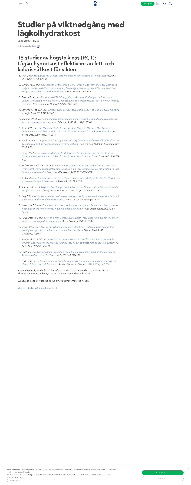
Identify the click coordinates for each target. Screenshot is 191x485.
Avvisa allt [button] (162, 478)
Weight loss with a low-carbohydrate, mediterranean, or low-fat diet (70, 75)
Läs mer (22, 477)
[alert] (95, 475)
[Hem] (95, 3)
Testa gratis (147, 4)
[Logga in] (170, 3)
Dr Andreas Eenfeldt (28, 46)
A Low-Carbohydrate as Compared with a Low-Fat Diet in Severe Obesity (79, 109)
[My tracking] (157, 3)
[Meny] (20, 3)
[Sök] (26, 3)
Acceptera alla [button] (163, 473)
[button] (64, 480)
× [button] (189, 469)
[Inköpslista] (164, 3)
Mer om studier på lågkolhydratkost (37, 288)
